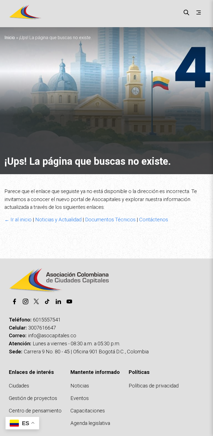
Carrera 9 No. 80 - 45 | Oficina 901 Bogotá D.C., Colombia (86, 351)
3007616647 (42, 328)
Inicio (9, 37)
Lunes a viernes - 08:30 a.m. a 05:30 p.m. (76, 343)
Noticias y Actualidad (58, 219)
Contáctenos (153, 219)
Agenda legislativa (90, 423)
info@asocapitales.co (52, 335)
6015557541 (47, 320)
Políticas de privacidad (154, 386)
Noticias (79, 386)
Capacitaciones (87, 411)
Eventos (79, 398)
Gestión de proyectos (33, 398)
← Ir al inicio (18, 219)
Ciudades (19, 386)
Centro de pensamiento (35, 411)
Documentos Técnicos (110, 219)
